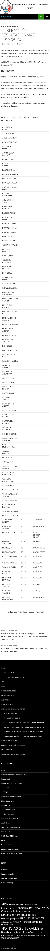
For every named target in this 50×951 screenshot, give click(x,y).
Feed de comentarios (9, 878)
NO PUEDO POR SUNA (11, 713)
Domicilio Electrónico (10, 740)
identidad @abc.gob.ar (9, 818)
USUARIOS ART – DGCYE (12, 718)
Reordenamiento (8, 810)
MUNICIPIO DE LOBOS (8, 691)
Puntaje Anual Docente (10, 849)
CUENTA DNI (5, 700)
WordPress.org (7, 883)
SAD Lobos (6, 16)
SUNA (3, 668)
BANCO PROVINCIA (7, 695)
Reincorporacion (10, 814)
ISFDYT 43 (6, 792)
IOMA (3, 686)
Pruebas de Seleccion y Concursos (14, 845)
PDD (3, 840)
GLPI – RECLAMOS (7, 749)
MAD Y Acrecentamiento (10, 827)
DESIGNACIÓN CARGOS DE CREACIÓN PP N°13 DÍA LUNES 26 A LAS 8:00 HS (24, 648)
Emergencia (5, 805)
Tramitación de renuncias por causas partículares (23, 731)
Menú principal (47, 17)
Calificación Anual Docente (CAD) (14, 775)
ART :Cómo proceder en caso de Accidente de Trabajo (24, 722)
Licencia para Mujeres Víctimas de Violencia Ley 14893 (24, 727)
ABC (2, 682)
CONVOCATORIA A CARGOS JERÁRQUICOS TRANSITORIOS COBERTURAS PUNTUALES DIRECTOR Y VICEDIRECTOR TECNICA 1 (24, 635)
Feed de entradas (7, 874)
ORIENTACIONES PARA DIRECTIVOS (13, 709)
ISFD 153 (5, 788)
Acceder (4, 869)
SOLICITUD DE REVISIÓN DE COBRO (13, 745)
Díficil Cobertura (7, 801)
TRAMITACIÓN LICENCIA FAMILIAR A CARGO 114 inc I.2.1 (23, 736)
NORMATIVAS (7, 832)
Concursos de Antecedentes (12, 796)
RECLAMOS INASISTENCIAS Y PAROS (13, 754)
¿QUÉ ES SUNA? (9, 673)
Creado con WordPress (9, 948)
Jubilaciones (5, 823)
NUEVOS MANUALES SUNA (15, 677)
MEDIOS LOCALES (7, 704)
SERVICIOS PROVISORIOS (12, 853)
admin (21, 44)
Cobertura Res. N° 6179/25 (11, 783)
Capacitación (6, 779)
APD (3, 770)
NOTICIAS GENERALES (9, 26)
